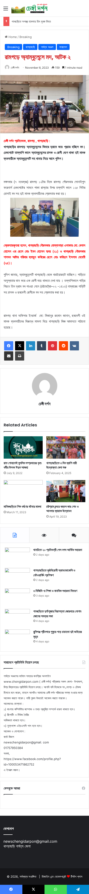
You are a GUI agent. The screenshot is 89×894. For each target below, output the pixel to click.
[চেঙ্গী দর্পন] (29, 8)
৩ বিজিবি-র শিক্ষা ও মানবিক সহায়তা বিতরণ (55, 590)
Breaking (25, 37)
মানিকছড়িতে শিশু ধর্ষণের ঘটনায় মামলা (22, 506)
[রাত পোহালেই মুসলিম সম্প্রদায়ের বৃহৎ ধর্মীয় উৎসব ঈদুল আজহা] (23, 447)
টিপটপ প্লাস (76, 876)
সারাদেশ (63, 47)
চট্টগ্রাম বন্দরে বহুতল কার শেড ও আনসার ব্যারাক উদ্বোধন (62, 508)
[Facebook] (8, 345)
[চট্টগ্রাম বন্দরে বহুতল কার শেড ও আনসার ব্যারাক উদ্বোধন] (65, 491)
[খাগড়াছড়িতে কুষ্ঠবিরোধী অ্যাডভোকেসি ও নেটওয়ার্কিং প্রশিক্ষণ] (17, 576)
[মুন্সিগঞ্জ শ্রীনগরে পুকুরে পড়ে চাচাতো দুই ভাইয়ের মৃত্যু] (17, 638)
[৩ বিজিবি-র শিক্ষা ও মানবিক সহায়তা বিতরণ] (17, 597)
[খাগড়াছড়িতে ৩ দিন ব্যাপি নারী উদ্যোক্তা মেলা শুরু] (65, 447)
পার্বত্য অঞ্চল (47, 47)
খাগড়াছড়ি (30, 47)
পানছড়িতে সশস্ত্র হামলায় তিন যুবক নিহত (31, 21)
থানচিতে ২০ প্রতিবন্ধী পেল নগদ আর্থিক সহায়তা (57, 549)
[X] (19, 345)
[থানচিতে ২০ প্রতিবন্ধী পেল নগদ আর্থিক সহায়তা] (17, 556)
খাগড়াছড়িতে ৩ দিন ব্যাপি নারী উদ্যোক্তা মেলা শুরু (61, 465)
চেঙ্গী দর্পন (15, 67)
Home (12, 37)
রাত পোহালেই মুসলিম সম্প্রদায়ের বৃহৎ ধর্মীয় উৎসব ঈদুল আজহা (23, 465)
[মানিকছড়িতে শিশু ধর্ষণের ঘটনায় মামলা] (23, 491)
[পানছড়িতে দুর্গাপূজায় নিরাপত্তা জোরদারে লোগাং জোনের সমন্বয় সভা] (17, 617)
